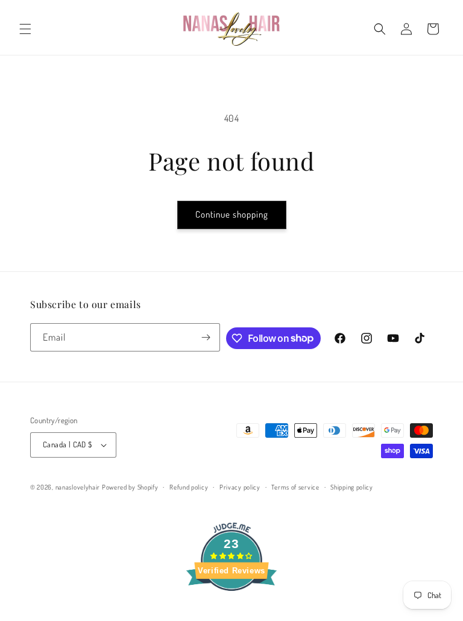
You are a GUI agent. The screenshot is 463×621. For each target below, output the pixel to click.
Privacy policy (239, 487)
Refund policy (188, 487)
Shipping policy (351, 487)
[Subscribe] (206, 337)
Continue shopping (231, 214)
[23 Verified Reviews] (231, 612)
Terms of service (295, 487)
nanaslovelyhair (78, 487)
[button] (25, 29)
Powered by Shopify (130, 487)
